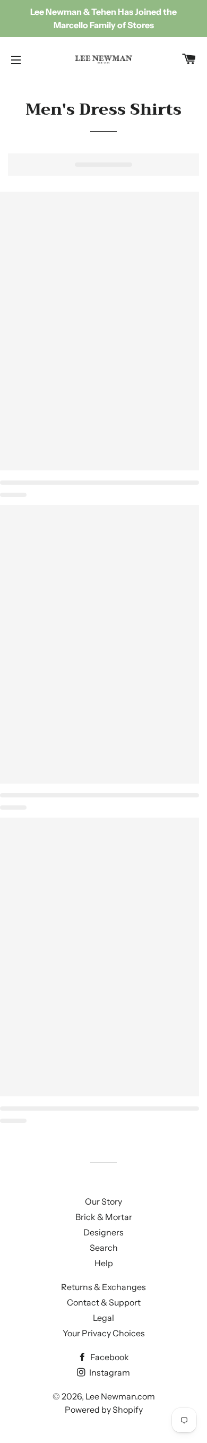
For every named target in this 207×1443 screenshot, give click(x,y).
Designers (103, 1232)
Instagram (109, 1372)
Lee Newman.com (120, 1396)
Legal (103, 1317)
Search (104, 1247)
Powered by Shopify (104, 1409)
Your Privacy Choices (104, 1333)
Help (103, 1263)
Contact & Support (104, 1302)
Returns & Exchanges (103, 1287)
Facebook (109, 1357)
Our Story (103, 1201)
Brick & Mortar (103, 1217)
